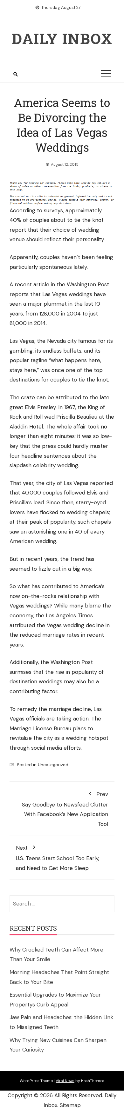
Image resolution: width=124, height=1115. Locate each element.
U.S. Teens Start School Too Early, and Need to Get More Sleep (57, 857)
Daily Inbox (62, 38)
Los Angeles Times (69, 615)
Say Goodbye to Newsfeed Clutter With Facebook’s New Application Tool (65, 809)
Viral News (65, 1080)
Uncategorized (53, 764)
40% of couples (29, 219)
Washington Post (88, 284)
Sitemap (70, 1105)
